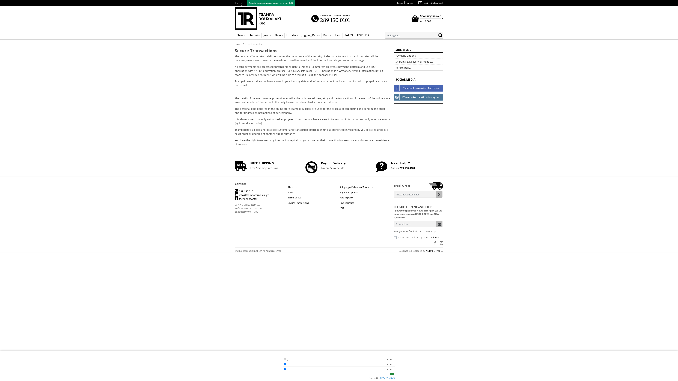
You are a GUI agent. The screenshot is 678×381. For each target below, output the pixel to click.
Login (400, 2)
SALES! (348, 35)
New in (241, 35)
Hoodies (292, 35)
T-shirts (255, 35)
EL (236, 2)
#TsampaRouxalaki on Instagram (421, 97)
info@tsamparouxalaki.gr (253, 195)
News (291, 192)
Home (238, 44)
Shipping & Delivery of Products (414, 61)
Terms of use (294, 197)
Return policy (403, 67)
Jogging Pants (311, 35)
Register (410, 2)
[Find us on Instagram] (441, 243)
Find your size (347, 202)
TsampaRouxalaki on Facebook (421, 88)
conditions (433, 237)
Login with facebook (433, 2)
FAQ (342, 208)
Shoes (279, 35)
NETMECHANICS (434, 250)
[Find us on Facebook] (435, 243)
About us (292, 187)
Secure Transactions (298, 202)
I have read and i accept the (419, 237)
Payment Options (406, 55)
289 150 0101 (407, 168)
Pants (327, 35)
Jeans (267, 35)
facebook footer (247, 199)
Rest (338, 35)
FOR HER (363, 35)
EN (241, 2)
